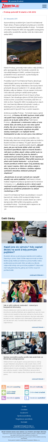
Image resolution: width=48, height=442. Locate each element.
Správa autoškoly (24, 416)
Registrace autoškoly (24, 419)
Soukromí (24, 413)
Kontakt (24, 422)
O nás (24, 406)
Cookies (24, 409)
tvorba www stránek (19, 427)
